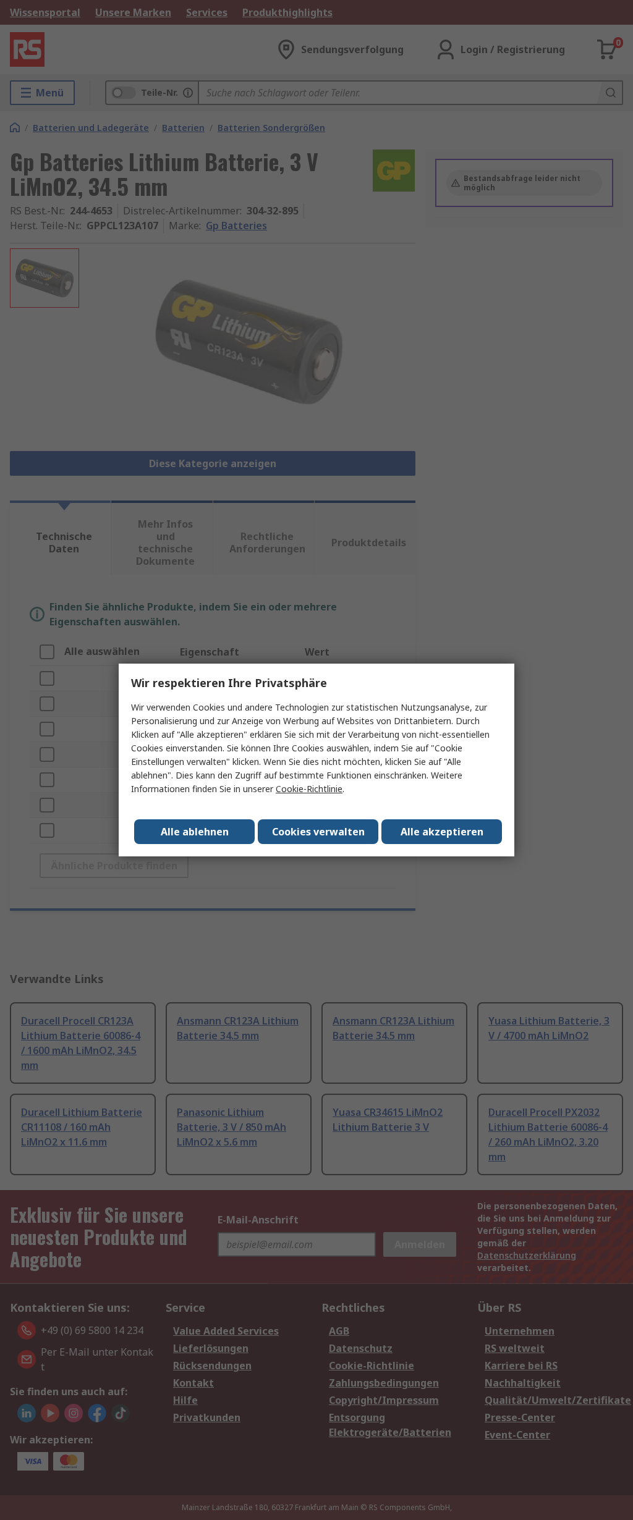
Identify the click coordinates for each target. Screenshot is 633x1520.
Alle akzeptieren (442, 831)
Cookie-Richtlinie (309, 789)
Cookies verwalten (318, 831)
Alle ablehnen (195, 831)
